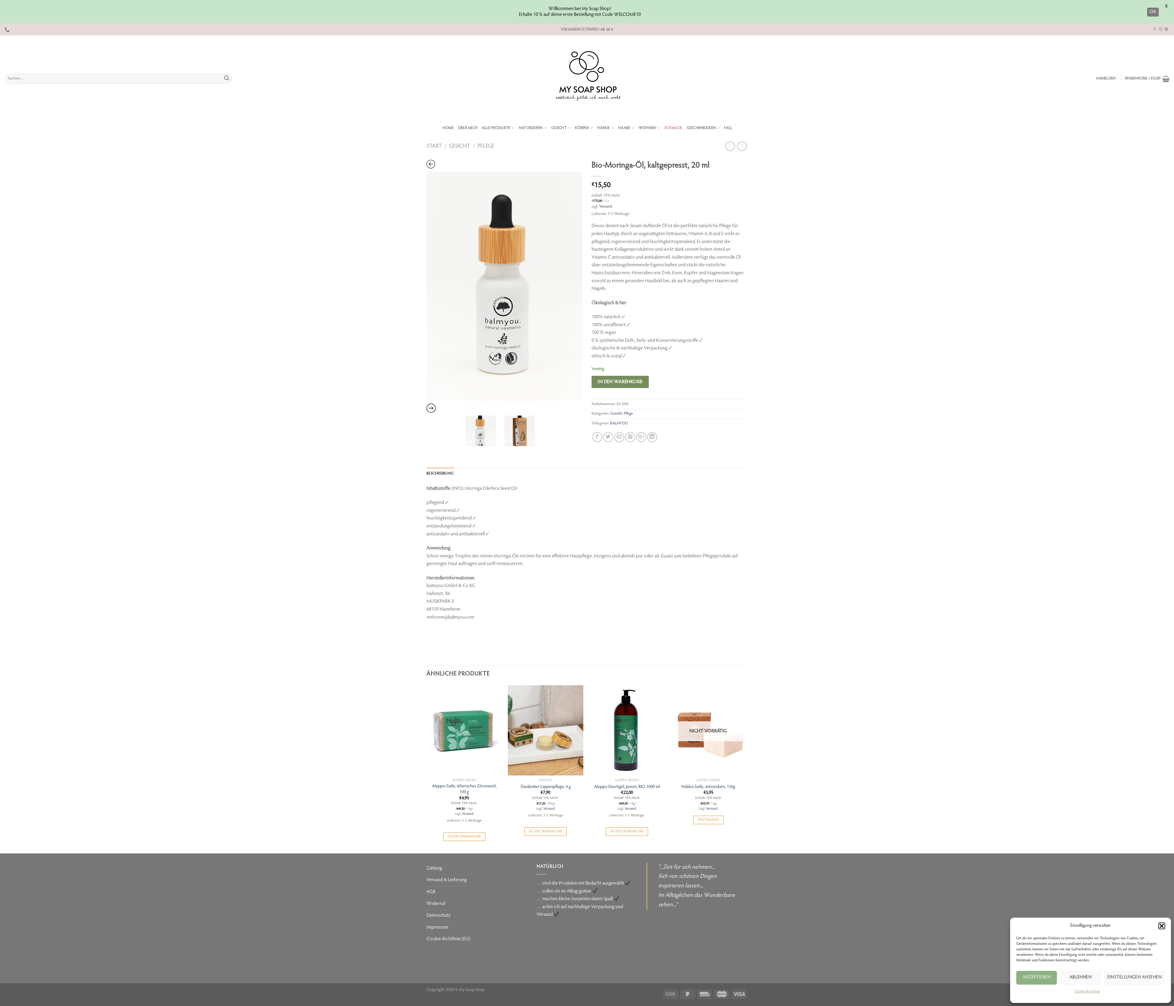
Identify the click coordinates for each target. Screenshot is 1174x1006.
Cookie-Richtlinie (1087, 991)
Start (434, 146)
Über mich (468, 128)
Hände (603, 128)
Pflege (486, 146)
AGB (430, 891)
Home (448, 128)
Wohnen (647, 128)
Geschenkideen (701, 128)
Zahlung (434, 868)
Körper (582, 128)
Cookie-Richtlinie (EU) (448, 939)
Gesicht (559, 128)
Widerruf (435, 903)
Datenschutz (438, 915)
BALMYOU (619, 423)
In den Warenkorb (620, 381)
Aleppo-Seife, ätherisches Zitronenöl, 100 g (464, 789)
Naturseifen (531, 128)
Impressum (437, 927)
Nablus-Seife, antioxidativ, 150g (708, 787)
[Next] (745, 769)
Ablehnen (1080, 977)
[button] (1162, 926)
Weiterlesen (708, 820)
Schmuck (673, 128)
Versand (605, 207)
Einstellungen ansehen (1134, 977)
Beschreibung (440, 473)
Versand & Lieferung (446, 880)
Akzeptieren (1036, 977)
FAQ (727, 128)
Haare (624, 128)
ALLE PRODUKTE (496, 128)
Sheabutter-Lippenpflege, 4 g (545, 787)
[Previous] (426, 769)
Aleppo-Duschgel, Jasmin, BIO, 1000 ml (627, 787)
